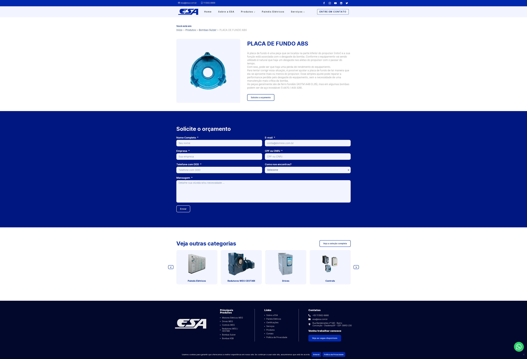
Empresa (182, 150)
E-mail (269, 137)
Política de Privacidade (334, 354)
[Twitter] (346, 3)
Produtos (190, 30)
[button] (170, 267)
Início (179, 30)
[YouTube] (335, 3)
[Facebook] (324, 3)
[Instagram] (329, 3)
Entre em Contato (332, 11)
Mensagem (183, 177)
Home (208, 11)
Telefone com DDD (188, 164)
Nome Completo (186, 137)
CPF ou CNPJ (273, 150)
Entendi (316, 354)
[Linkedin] (341, 3)
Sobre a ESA (226, 11)
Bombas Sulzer (207, 30)
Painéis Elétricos (273, 11)
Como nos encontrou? (278, 164)
